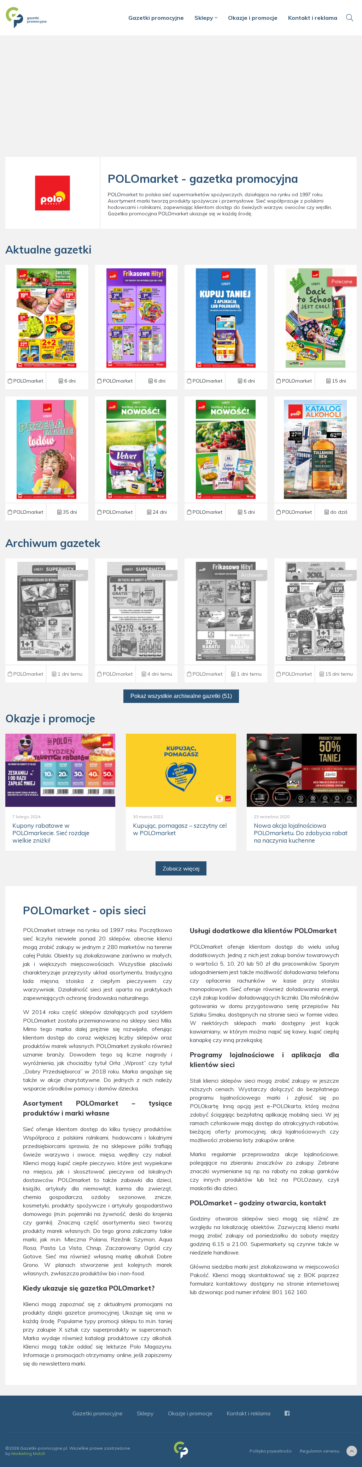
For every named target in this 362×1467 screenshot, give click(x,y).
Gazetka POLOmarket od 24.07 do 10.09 (315, 327)
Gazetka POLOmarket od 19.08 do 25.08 (226, 620)
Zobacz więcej (181, 868)
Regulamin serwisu (319, 1451)
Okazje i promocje (253, 17)
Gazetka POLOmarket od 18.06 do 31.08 (226, 458)
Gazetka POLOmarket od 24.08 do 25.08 (46, 620)
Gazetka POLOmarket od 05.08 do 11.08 (315, 620)
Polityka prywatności (271, 1451)
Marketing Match (28, 1453)
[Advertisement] (181, 99)
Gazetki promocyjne (156, 17)
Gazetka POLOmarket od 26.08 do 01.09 (46, 327)
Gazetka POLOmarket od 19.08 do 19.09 (136, 458)
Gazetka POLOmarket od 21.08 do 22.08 (136, 620)
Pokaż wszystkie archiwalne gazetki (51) (181, 696)
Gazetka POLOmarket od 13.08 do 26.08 (315, 458)
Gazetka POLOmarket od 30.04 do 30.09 (46, 458)
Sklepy (204, 17)
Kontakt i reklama (312, 17)
